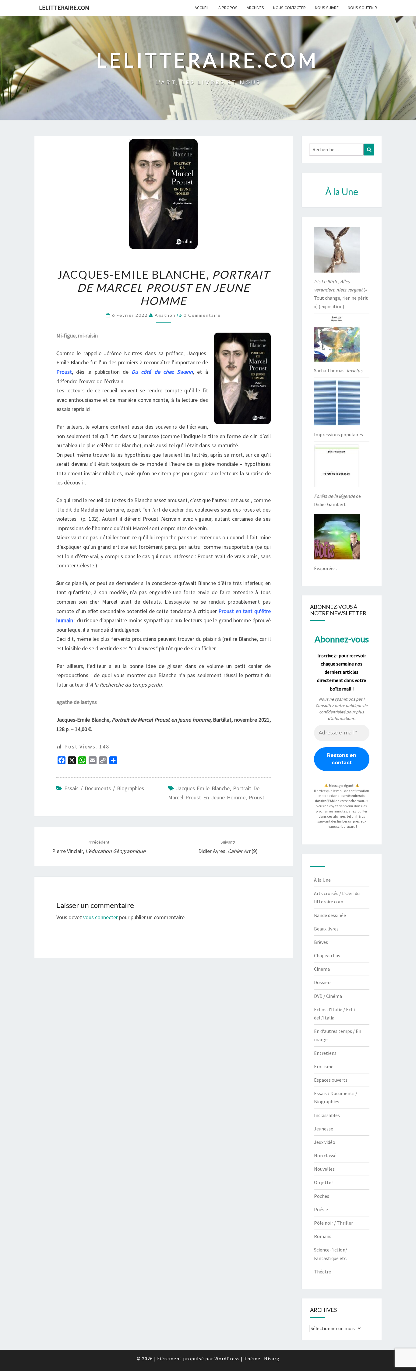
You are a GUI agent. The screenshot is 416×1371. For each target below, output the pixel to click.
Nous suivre (327, 7)
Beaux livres (326, 929)
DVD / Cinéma (328, 996)
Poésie (321, 1209)
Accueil (202, 7)
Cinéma (322, 969)
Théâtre (322, 1272)
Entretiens (325, 1053)
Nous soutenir (362, 7)
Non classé (325, 1155)
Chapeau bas (327, 955)
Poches (321, 1196)
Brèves (321, 942)
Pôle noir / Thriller (333, 1223)
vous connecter (100, 917)
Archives (255, 7)
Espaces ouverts (330, 1080)
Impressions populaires (338, 434)
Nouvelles (324, 1169)
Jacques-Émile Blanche (203, 788)
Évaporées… (327, 568)
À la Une (322, 880)
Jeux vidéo (324, 1142)
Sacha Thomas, (338, 370)
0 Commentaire (202, 315)
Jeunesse (323, 1129)
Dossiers (323, 982)
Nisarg (272, 1358)
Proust (256, 797)
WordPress (227, 1358)
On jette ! (323, 1182)
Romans (322, 1236)
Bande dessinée (330, 915)
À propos (228, 7)
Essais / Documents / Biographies (104, 788)
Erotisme (323, 1066)
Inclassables (327, 1115)
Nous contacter (289, 7)
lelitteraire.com (64, 7)
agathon (165, 315)
